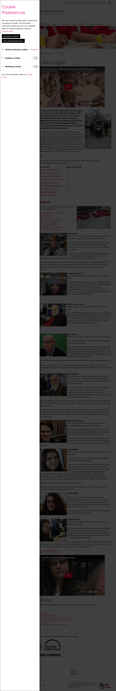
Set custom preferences (13, 41)
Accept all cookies (11, 36)
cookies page (7, 31)
